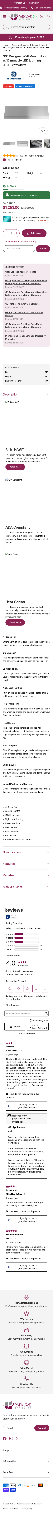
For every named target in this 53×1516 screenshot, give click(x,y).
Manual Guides (13, 887)
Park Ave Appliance (17, 1504)
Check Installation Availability (19, 241)
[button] (48, 16)
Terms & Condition (10, 1508)
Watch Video (15, 467)
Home (5, 45)
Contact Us (19, 2)
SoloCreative (37, 1504)
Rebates (8, 875)
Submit (42, 1428)
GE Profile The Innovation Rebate (22, 304)
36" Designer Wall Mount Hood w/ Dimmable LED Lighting (26, 48)
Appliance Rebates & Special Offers (28, 45)
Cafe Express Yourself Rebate (20, 272)
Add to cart (36, 233)
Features (9, 864)
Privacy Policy (26, 1508)
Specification (12, 852)
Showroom (34, 2)
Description (10, 394)
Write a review (36, 155)
